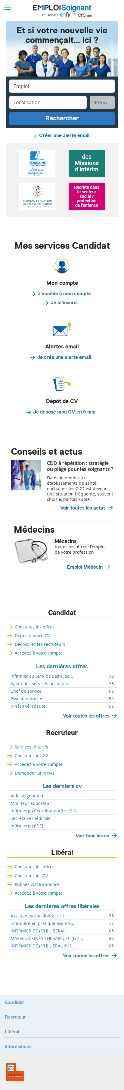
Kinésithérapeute (28, 706)
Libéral (62, 853)
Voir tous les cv (93, 835)
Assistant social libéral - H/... (39, 916)
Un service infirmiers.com (66, 14)
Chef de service (26, 691)
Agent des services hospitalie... (42, 683)
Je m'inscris (64, 303)
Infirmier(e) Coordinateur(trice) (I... (45, 811)
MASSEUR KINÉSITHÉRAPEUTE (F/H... (47, 938)
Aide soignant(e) (27, 796)
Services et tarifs (31, 747)
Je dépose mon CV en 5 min (64, 412)
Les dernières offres (62, 666)
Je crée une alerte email (64, 357)
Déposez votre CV (32, 635)
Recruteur (62, 733)
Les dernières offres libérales (62, 906)
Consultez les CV (31, 755)
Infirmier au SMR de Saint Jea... (42, 676)
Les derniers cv (62, 786)
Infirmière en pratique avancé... (42, 923)
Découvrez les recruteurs (40, 644)
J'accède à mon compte (64, 294)
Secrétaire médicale (31, 818)
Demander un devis (34, 773)
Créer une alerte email (64, 136)
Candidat (62, 613)
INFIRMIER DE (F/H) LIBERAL (38, 931)
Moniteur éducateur (31, 803)
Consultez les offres (34, 627)
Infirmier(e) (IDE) (27, 826)
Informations (18, 1046)
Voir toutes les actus (83, 508)
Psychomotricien (27, 698)
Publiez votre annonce (37, 884)
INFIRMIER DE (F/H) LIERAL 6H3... (43, 946)
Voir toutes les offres (86, 715)
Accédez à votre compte (39, 653)
